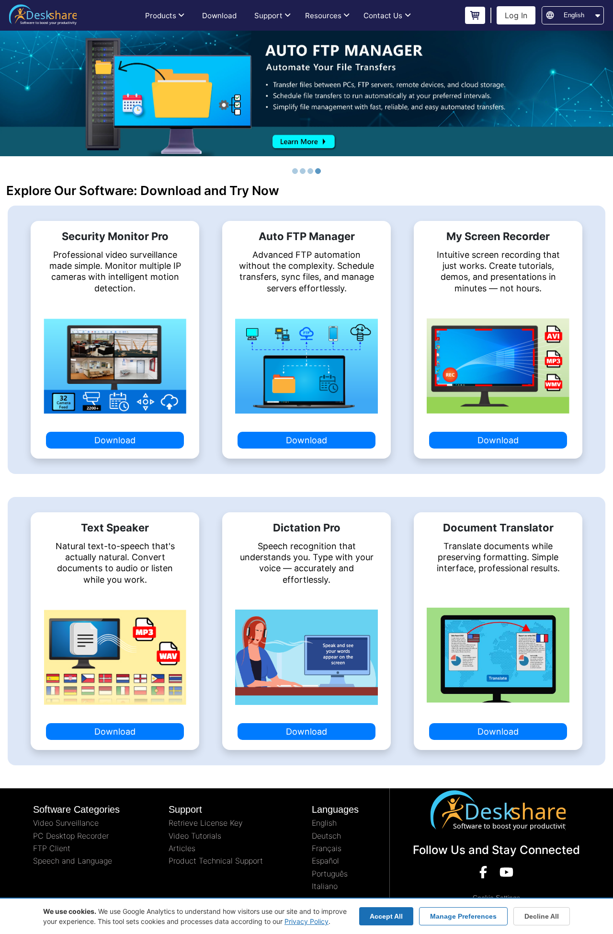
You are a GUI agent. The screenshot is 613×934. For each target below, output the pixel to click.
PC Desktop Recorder (71, 836)
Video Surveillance (66, 823)
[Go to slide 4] (318, 171)
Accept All (386, 916)
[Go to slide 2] (303, 171)
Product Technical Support (216, 860)
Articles (182, 848)
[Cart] (475, 15)
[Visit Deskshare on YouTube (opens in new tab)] (506, 874)
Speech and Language (72, 860)
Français (326, 848)
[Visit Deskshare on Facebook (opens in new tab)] (483, 874)
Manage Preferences (463, 916)
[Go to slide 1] (295, 171)
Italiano (325, 886)
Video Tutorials (195, 836)
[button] (165, 15)
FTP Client (51, 848)
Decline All (541, 916)
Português (330, 873)
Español (325, 860)
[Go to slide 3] (310, 171)
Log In (516, 15)
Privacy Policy (306, 921)
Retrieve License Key (206, 823)
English (324, 823)
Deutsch (326, 836)
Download (115, 440)
